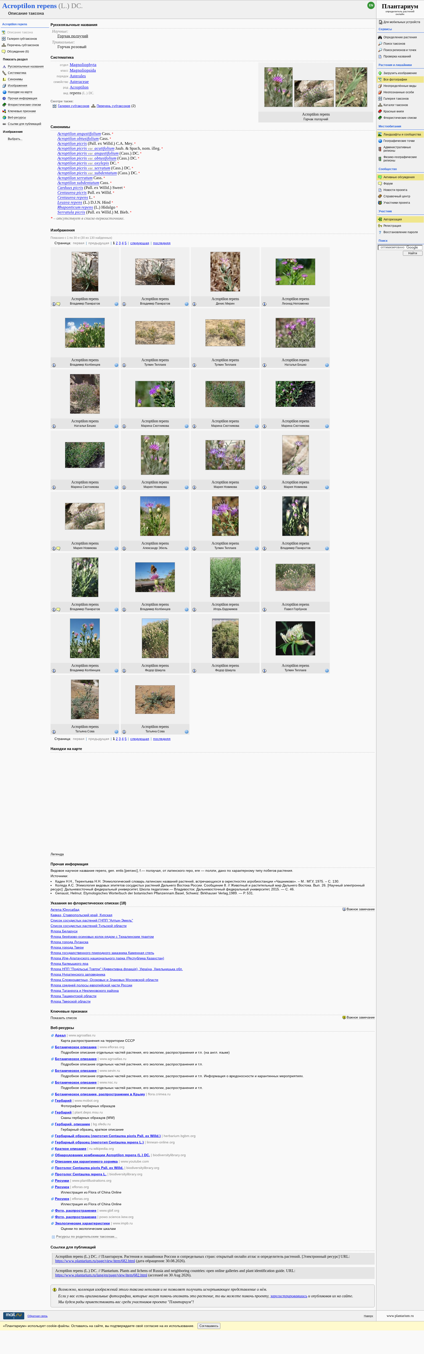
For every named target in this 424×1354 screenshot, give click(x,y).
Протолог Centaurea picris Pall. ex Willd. (89, 1168)
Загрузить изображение (400, 73)
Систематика (17, 73)
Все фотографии (395, 79)
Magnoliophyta (83, 64)
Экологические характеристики (82, 1223)
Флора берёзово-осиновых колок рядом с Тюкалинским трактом (102, 936)
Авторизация (393, 219)
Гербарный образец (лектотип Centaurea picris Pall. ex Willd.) (108, 1136)
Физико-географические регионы (400, 158)
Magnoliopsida (83, 70)
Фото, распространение (75, 1210)
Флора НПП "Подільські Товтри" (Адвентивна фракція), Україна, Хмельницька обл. (117, 969)
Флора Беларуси (64, 931)
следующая (139, 243)
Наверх (368, 1315)
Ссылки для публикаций (24, 124)
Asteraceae (79, 81)
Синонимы (15, 79)
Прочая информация (22, 98)
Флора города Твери (67, 947)
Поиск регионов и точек (400, 50)
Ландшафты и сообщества (402, 134)
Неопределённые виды (400, 86)
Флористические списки (24, 105)
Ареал (60, 1035)
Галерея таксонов (396, 98)
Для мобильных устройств (402, 22)
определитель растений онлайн (400, 9)
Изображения (17, 85)
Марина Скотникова (155, 426)
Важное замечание (361, 909)
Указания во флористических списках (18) (88, 903)
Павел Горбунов (295, 609)
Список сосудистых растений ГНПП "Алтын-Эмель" (92, 920)
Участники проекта (397, 202)
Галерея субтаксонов (22, 38)
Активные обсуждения (399, 177)
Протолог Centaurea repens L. (80, 1174)
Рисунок (62, 1187)
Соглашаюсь (208, 1326)
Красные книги (394, 111)
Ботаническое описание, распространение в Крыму (100, 1094)
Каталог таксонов (396, 105)
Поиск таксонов (394, 43)
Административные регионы (397, 149)
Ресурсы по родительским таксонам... (86, 1236)
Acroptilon (79, 87)
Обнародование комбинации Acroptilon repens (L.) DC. (102, 1155)
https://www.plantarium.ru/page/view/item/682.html (95, 1261)
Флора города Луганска (69, 942)
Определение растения (400, 37)
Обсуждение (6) (18, 51)
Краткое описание (70, 1149)
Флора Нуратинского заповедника (78, 974)
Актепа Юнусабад (65, 910)
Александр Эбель (155, 548)
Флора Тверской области (71, 1001)
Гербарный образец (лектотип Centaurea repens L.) (99, 1142)
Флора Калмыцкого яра (69, 963)
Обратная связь (37, 1315)
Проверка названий (397, 56)
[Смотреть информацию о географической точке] (116, 304)
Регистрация (392, 226)
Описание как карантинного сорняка (86, 1161)
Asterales (78, 76)
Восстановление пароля (401, 232)
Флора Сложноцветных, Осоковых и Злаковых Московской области (104, 980)
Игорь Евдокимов (225, 609)
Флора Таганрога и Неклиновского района (85, 990)
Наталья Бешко (295, 364)
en (371, 5)
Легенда (57, 854)
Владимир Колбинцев (85, 364)
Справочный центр (397, 196)
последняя (162, 243)
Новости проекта (395, 190)
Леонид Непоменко (295, 303)
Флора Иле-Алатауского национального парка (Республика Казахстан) (107, 958)
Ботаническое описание (76, 1047)
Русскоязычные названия (26, 66)
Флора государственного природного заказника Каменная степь (102, 953)
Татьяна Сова (84, 731)
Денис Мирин (225, 303)
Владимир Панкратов (85, 303)
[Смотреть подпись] (54, 304)
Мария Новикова (155, 487)
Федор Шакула (155, 670)
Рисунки (62, 1180)
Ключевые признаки (22, 111)
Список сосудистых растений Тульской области (89, 926)
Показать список (64, 1018)
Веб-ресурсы (17, 117)
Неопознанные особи (399, 92)
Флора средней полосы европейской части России (91, 985)
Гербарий (63, 1100)
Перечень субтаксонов (23, 45)
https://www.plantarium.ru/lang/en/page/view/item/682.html (101, 1275)
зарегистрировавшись (288, 1296)
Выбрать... (15, 139)
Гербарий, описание (72, 1124)
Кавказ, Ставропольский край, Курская (81, 915)
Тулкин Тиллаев (155, 364)
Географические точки (399, 141)
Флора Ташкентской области (73, 996)
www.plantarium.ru (400, 1316)
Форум (388, 183)
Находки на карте (20, 92)
